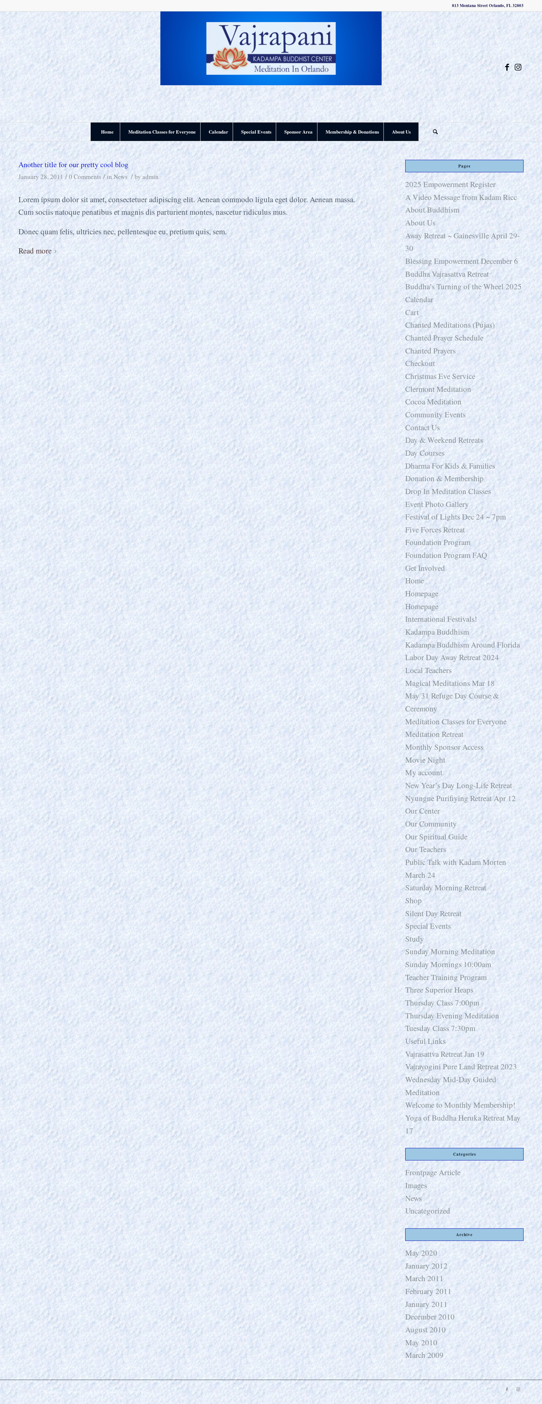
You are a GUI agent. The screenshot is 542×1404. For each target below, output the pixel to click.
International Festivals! (441, 619)
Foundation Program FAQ (446, 555)
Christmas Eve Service (440, 376)
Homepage (421, 593)
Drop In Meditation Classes (448, 491)
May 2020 (421, 1253)
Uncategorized (427, 1210)
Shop (413, 900)
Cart (412, 312)
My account (423, 772)
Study (414, 939)
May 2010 (421, 1342)
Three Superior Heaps (439, 989)
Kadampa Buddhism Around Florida (462, 644)
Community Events (435, 414)
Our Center (422, 811)
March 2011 (424, 1278)
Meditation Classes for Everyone (456, 721)
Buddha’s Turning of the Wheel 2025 (463, 286)
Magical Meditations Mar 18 (450, 683)
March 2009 (424, 1355)
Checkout (420, 363)
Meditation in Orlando (62, 1391)
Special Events (428, 926)
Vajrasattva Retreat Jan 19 (444, 1054)
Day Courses (425, 453)
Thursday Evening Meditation (452, 1015)
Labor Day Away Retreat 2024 (452, 657)
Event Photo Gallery (437, 504)
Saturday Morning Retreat (445, 887)
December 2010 (430, 1316)
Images (416, 1185)
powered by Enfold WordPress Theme (117, 1391)
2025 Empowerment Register (450, 184)
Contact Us (422, 427)
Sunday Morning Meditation (450, 951)
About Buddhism (432, 209)
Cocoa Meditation (433, 401)
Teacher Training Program (446, 977)
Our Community (431, 823)
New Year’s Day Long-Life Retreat (458, 785)
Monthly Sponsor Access (444, 747)
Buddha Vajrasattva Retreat (447, 274)
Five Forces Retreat (435, 529)
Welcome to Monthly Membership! (460, 1105)
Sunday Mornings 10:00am (448, 964)
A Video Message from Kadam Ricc (461, 197)
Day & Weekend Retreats (444, 440)
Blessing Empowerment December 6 (461, 261)
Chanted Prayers (430, 350)
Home (414, 580)
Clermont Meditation (438, 389)
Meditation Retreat (434, 734)
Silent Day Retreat (433, 913)
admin (150, 176)
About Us (420, 222)
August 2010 (425, 1329)
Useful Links (425, 1041)
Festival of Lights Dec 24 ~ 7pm (455, 516)
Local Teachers (428, 670)
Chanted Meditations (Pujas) (450, 325)
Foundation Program (437, 542)
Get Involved (425, 568)
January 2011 (426, 1304)
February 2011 (428, 1291)
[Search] (435, 132)
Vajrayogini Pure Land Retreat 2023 (461, 1066)
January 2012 (426, 1265)
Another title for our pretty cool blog (73, 164)
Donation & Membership (444, 478)
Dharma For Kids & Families (450, 465)
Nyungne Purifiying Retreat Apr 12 (460, 798)
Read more (35, 250)
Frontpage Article (433, 1172)
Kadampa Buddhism (437, 632)
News (121, 176)
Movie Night (425, 760)
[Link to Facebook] (507, 66)
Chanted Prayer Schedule (444, 337)
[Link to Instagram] (518, 66)
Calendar (419, 299)
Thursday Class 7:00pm (442, 1002)
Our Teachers (425, 849)
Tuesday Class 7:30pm (440, 1028)
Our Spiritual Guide (436, 836)
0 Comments (85, 176)
